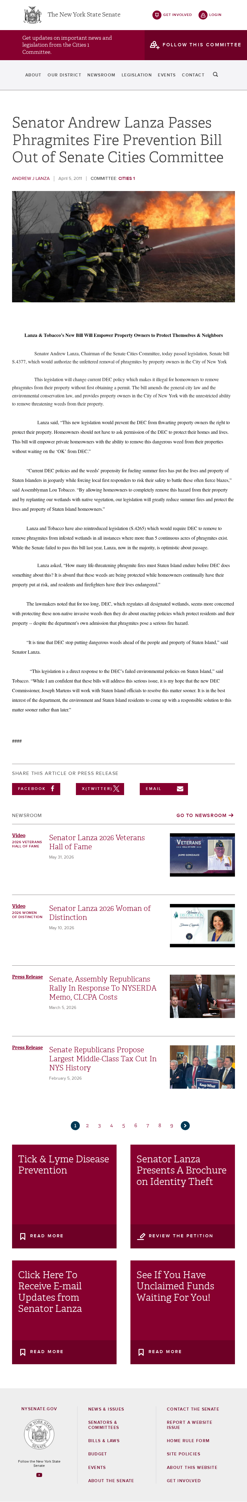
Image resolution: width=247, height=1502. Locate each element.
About (33, 75)
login (215, 15)
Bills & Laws (104, 1441)
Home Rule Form (188, 1441)
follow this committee (202, 44)
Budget (97, 1454)
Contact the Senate (193, 1409)
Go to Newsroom (202, 815)
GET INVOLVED (184, 1481)
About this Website (192, 1468)
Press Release (27, 977)
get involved (177, 15)
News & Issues (106, 1409)
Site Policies (183, 1454)
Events (167, 75)
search (215, 75)
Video (18, 835)
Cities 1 (126, 178)
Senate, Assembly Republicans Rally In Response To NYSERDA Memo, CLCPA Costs (103, 988)
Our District (64, 75)
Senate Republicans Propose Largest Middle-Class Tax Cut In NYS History (103, 1058)
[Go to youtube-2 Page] (39, 1475)
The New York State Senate (84, 15)
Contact (193, 75)
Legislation (137, 75)
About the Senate (111, 1481)
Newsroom (101, 75)
